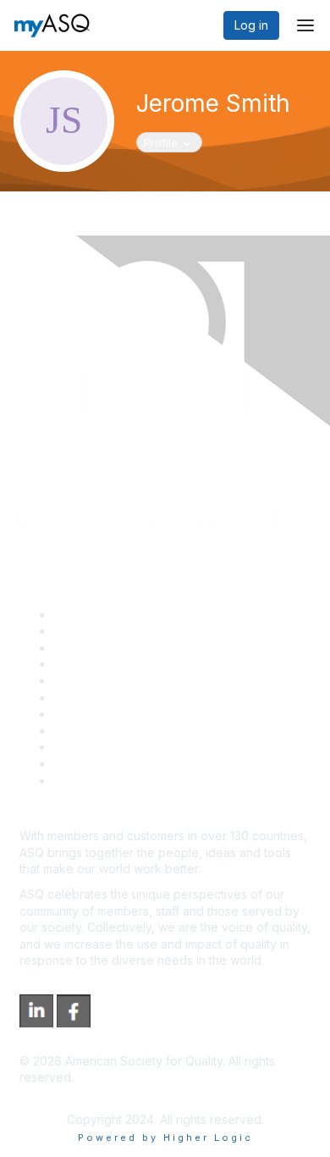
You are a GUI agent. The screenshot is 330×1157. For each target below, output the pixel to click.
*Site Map (81, 763)
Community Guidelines (114, 680)
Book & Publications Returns (131, 697)
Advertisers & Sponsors (118, 746)
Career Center (93, 647)
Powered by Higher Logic (165, 1137)
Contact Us (83, 713)
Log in (251, 25)
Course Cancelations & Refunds (141, 730)
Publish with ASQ (99, 663)
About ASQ (83, 614)
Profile (172, 142)
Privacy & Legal (96, 630)
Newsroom (83, 780)
